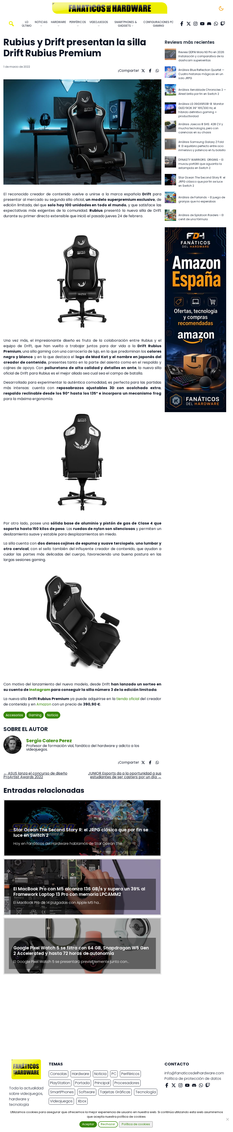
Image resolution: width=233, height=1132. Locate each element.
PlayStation (60, 1082)
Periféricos (130, 1073)
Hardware (80, 1073)
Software (87, 1092)
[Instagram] (195, 23)
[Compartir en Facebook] (149, 70)
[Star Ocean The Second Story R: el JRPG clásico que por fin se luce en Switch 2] (170, 181)
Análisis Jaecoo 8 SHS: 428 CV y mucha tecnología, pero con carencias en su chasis (200, 128)
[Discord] (209, 23)
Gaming (35, 715)
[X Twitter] (188, 23)
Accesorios (14, 715)
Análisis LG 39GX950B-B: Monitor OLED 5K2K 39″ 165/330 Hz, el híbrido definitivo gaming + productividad (201, 110)
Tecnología (145, 1092)
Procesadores (126, 1082)
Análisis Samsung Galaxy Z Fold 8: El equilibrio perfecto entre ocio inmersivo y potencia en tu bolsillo (201, 146)
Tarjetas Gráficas (115, 1092)
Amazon (43, 704)
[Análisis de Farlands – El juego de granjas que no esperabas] (170, 199)
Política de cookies (136, 1124)
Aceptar (88, 1124)
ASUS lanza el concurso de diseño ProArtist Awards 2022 (35, 775)
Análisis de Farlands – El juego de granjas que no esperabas (201, 199)
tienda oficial (127, 698)
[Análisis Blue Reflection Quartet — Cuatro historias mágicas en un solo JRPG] (170, 74)
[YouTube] (202, 23)
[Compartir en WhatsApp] (156, 70)
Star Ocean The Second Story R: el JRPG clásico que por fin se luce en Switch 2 (201, 182)
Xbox (82, 1101)
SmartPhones (62, 1092)
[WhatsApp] (216, 23)
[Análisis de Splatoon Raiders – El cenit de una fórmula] (170, 217)
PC (113, 1073)
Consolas (58, 1073)
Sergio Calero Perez (49, 740)
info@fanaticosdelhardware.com (194, 1073)
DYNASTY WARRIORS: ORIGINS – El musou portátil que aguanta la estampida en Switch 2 (200, 164)
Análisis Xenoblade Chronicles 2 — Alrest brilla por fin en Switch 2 (202, 92)
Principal (102, 1082)
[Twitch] (222, 23)
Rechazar (108, 1124)
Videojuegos (61, 1101)
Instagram (39, 689)
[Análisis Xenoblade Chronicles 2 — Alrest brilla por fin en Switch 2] (170, 92)
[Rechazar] (227, 1119)
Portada (82, 1082)
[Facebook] (182, 23)
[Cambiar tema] (221, 8)
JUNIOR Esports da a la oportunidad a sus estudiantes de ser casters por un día (124, 775)
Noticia (52, 715)
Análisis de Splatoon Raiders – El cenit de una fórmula (201, 217)
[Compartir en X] (142, 70)
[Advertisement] (113, 1018)
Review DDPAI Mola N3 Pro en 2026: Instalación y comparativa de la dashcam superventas (201, 56)
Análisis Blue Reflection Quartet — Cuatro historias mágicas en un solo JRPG (201, 74)
